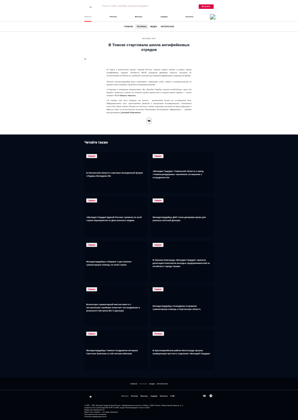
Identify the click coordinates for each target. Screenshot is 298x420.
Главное (128, 27)
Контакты (189, 17)
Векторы (138, 17)
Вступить (206, 6)
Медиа (153, 27)
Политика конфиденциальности (95, 416)
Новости (87, 17)
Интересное (167, 27)
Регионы (113, 17)
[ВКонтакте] (149, 121)
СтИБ (172, 396)
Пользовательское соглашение (95, 414)
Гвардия (164, 17)
